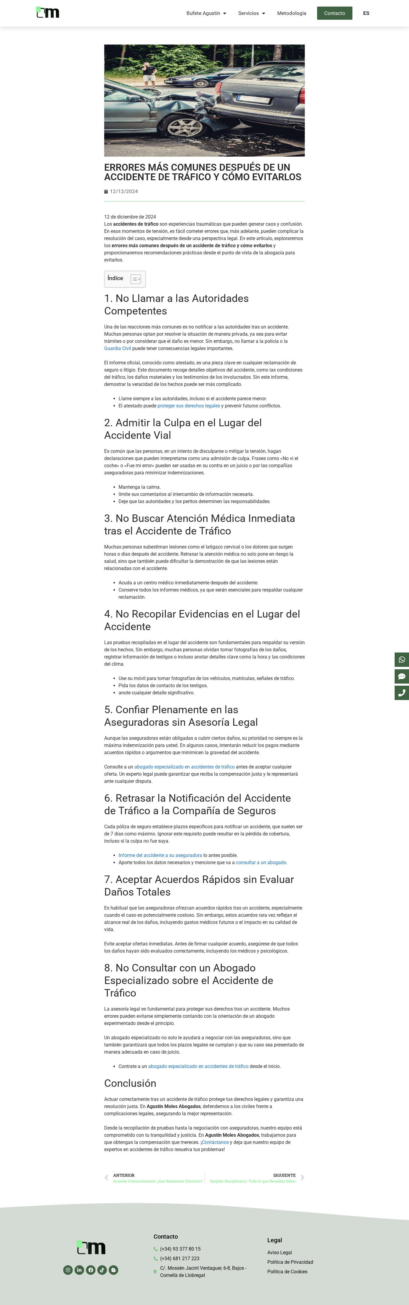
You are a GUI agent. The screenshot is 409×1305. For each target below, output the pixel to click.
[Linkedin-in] (79, 1270)
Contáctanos (215, 1142)
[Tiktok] (102, 1270)
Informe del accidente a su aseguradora (160, 855)
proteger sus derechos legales (188, 406)
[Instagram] (68, 1270)
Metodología (291, 13)
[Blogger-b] (113, 1270)
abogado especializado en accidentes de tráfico (184, 767)
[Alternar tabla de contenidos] (133, 279)
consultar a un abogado (261, 862)
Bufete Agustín (203, 13)
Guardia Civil (117, 348)
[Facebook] (91, 1270)
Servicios (248, 13)
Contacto (334, 13)
